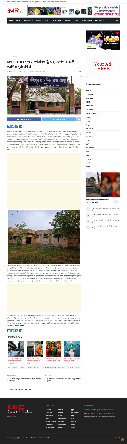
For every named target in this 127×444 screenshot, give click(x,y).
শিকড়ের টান (13, 1)
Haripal (22, 367)
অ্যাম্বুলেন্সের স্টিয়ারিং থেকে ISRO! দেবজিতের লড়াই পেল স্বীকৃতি (99, 417)
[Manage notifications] (122, 439)
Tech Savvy (56, 21)
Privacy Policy (38, 438)
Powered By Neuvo (48, 438)
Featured (14, 56)
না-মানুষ (8, 1)
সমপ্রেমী (57, 1)
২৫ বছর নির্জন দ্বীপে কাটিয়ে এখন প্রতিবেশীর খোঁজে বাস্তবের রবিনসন (105, 221)
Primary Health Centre (49, 367)
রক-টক (46, 21)
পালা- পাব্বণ (31, 1)
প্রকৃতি (48, 1)
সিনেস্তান (38, 21)
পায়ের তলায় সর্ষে (25, 1)
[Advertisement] (44, 41)
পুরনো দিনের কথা (38, 1)
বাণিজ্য (52, 1)
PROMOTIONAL (87, 21)
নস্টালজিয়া (18, 1)
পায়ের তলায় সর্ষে (89, 129)
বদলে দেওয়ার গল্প (63, 1)
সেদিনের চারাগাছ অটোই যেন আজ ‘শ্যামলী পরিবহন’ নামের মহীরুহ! (104, 227)
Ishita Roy (12, 72)
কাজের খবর (67, 21)
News (18, 21)
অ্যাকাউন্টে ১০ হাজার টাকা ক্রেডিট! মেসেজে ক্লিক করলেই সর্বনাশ (99, 410)
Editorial (28, 21)
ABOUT (76, 21)
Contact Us (99, 21)
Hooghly (29, 367)
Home (11, 21)
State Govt (61, 367)
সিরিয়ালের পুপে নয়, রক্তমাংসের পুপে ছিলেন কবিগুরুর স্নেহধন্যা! (98, 413)
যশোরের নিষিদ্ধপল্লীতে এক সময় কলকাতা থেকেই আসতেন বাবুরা (97, 200)
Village (77, 367)
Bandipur (14, 367)
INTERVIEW (89, 98)
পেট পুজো (44, 1)
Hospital (36, 367)
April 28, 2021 (22, 72)
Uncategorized (92, 113)
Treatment (70, 367)
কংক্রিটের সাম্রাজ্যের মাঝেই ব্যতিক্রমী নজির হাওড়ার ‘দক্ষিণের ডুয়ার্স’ (105, 215)
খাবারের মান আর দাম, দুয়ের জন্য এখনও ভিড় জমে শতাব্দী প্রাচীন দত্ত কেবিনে (106, 209)
